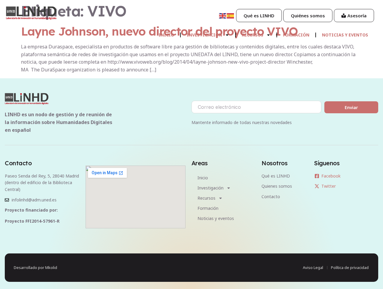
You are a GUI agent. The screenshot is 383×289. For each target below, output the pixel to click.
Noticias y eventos (345, 35)
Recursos (252, 35)
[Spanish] (231, 15)
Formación (296, 35)
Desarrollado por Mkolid (35, 267)
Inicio (166, 35)
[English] (223, 15)
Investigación (204, 35)
